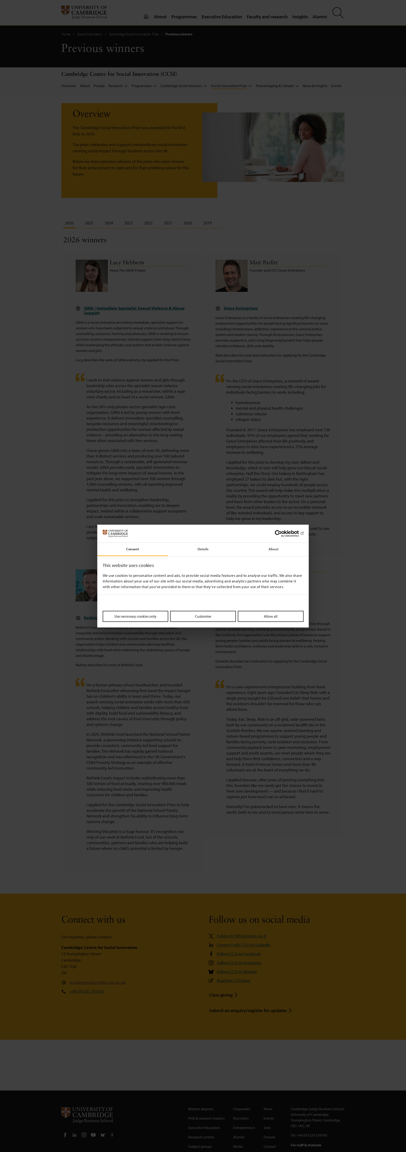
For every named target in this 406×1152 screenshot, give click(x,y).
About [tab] (273, 549)
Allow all (270, 616)
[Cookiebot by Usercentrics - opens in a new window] (283, 533)
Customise (203, 616)
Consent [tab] (132, 549)
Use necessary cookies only (135, 616)
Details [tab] (203, 549)
